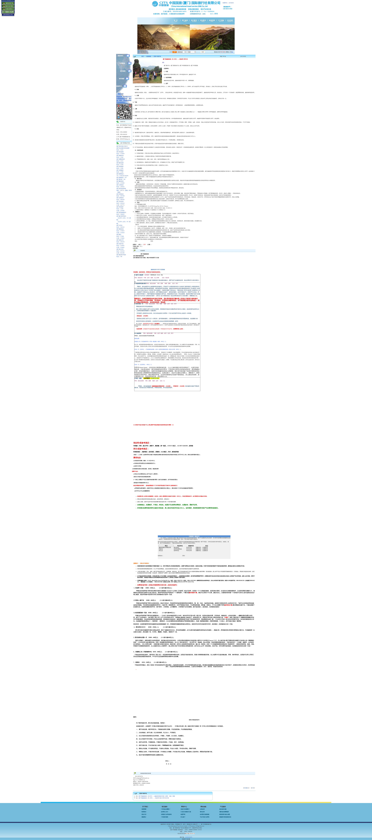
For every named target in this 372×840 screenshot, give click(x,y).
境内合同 (202, 811)
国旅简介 (144, 817)
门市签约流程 (164, 817)
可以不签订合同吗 (204, 817)
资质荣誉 (144, 809)
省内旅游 (122, 71)
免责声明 (183, 814)
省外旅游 (121, 78)
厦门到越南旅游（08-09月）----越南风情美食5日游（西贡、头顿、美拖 (157, 796)
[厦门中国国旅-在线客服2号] (8, 10)
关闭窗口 (246, 788)
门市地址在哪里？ (165, 809)
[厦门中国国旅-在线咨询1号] (8, 4)
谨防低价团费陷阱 (224, 811)
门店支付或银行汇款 (186, 811)
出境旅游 (122, 63)
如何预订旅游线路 (204, 814)
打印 (253, 788)
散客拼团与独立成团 (224, 814)
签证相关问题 (222, 809)
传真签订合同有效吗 (166, 814)
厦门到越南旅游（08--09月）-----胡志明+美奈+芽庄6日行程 (154, 798)
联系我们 (144, 811)
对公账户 (183, 817)
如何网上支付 (164, 811)
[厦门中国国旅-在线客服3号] (8, 7)
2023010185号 (188, 837)
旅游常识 (119, 86)
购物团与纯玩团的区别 (225, 817)
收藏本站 (225, 2)
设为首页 (231, 2)
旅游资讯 (120, 56)
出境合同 (202, 809)
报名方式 (144, 814)
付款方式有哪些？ (185, 809)
